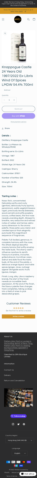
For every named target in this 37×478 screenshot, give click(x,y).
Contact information (26, 476)
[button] (3, 19)
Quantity (5, 95)
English (17, 453)
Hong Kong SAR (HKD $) (17, 440)
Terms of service (11, 476)
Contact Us (9, 370)
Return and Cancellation (14, 381)
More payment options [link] (18, 121)
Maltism (17, 469)
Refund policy (16, 472)
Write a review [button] (18, 316)
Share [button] (7, 128)
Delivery (7, 375)
